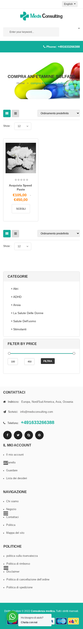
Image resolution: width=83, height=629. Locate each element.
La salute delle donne (28, 313)
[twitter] (18, 435)
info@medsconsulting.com (36, 411)
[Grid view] (7, 113)
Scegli (21, 208)
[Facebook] (7, 435)
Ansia (17, 305)
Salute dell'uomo (24, 321)
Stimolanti (19, 329)
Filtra (47, 361)
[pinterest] (39, 435)
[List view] (15, 113)
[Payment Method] (61, 621)
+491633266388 (69, 46)
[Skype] (28, 435)
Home (21, 83)
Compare (27, 171)
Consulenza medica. (43, 611)
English (68, 4)
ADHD (17, 297)
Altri (15, 288)
